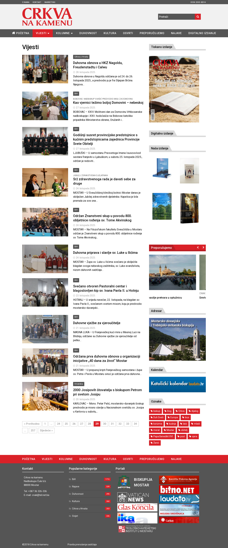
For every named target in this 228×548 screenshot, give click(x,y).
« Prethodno (32, 423)
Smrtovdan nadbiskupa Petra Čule (169, 297)
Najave (176, 33)
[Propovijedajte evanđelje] (162, 168)
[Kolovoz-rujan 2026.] (174, 89)
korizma (157, 423)
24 (58, 423)
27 (81, 423)
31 (112, 423)
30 (104, 423)
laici (185, 423)
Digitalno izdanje (202, 33)
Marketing (50, 2)
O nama (25, 2)
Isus (187, 417)
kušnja (172, 423)
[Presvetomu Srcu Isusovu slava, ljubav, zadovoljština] (189, 170)
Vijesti (41, 33)
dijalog (194, 411)
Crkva (181, 411)
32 (120, 423)
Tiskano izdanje (161, 47)
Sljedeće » (46, 430)
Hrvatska (78, 384)
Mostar (170, 430)
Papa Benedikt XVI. (163, 436)
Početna (22, 33)
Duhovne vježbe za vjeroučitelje (96, 323)
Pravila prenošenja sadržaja (82, 544)
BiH (76, 93)
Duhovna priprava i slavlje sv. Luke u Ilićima (105, 253)
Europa (174, 417)
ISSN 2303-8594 (198, 2)
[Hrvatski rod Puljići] (162, 206)
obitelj (184, 430)
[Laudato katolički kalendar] (177, 391)
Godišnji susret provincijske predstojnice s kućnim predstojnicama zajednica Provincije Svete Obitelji (106, 139)
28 (89, 423)
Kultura (110, 33)
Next (203, 247)
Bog (169, 411)
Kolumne (63, 33)
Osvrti (128, 33)
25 (66, 423)
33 (127, 423)
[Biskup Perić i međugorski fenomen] (189, 208)
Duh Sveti (158, 417)
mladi (197, 423)
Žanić (156, 442)
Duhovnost (88, 33)
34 (135, 423)
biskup (156, 411)
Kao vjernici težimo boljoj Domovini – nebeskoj (108, 103)
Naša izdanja (159, 148)
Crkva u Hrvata (81, 56)
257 (33, 430)
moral (156, 430)
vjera (194, 436)
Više (45, 73)
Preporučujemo (152, 33)
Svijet (75, 516)
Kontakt (37, 2)
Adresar (156, 311)
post (182, 436)
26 (73, 423)
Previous (197, 247)
